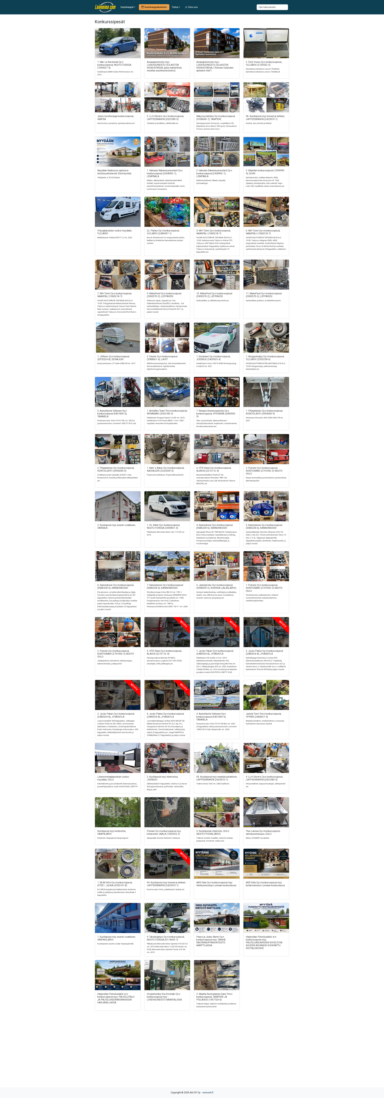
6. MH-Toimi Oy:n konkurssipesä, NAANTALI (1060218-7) (263, 232)
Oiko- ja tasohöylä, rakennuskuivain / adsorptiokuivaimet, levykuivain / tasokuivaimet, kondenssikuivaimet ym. (216, 423)
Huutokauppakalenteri (155, 7)
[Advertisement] (192, 1054)
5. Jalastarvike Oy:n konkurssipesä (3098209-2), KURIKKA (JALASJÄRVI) (216, 586)
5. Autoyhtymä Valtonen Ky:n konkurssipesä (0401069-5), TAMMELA (112, 413)
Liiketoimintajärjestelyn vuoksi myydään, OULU (113, 778)
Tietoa (175, 7)
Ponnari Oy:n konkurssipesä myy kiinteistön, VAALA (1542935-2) (164, 832)
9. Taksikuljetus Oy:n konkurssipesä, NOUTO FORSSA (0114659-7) (165, 938)
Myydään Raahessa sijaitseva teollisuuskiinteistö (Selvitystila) (114, 172)
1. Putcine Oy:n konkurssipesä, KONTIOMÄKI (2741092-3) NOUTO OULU (264, 588)
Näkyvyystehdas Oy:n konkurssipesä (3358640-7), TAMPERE (215, 117)
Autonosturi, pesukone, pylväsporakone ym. (116, 123)
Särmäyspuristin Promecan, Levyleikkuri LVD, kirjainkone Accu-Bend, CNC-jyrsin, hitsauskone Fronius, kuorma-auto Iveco (216, 126)
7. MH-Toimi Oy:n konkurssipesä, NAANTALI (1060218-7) (114, 295)
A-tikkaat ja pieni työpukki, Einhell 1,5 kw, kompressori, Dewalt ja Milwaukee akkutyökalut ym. (117, 478)
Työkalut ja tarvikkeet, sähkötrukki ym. (163, 123)
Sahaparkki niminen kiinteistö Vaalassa (163, 838)
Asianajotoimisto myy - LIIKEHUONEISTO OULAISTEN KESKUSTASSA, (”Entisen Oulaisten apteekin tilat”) (214, 66)
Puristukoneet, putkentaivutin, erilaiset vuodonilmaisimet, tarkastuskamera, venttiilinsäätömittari (262, 598)
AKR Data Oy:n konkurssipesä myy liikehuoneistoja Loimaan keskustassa (216, 884)
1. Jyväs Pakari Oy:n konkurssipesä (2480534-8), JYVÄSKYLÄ (214, 652)
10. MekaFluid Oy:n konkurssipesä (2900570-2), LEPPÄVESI (214, 295)
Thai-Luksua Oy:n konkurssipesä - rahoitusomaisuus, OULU (263, 832)
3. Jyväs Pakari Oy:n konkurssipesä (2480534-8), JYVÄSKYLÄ (115, 715)
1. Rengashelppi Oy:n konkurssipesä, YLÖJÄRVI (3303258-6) (265, 358)
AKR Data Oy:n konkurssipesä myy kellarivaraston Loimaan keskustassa (265, 884)
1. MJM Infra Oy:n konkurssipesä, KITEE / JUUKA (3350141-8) (114, 884)
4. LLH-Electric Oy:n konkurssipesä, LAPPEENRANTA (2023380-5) (264, 778)
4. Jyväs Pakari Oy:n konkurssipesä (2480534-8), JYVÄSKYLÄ (165, 715)
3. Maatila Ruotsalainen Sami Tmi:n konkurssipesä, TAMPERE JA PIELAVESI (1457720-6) (214, 997)
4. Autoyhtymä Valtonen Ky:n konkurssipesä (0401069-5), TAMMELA (211, 716)
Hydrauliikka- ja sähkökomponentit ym (212, 300)
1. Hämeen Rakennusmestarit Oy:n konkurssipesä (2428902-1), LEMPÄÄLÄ (165, 173)
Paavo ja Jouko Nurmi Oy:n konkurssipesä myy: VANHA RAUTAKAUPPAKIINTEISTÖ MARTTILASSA (210, 941)
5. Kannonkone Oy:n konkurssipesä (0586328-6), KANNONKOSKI (264, 526)
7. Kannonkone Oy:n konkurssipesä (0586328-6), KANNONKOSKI (165, 586)
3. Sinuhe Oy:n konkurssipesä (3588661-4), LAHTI (162, 358)
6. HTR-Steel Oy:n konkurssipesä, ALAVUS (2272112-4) (213, 469)
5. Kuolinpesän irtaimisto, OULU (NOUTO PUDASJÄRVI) (212, 832)
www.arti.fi (207, 1092)
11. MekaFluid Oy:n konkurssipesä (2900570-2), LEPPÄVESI (264, 295)
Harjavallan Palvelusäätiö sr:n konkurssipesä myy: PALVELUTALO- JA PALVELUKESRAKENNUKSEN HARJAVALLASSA (116, 998)
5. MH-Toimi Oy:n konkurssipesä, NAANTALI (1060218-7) (213, 232)
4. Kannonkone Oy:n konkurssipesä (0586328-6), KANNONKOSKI (214, 526)
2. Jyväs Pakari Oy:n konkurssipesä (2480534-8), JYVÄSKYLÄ (264, 652)
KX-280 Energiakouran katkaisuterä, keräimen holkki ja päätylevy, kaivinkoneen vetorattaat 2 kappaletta (116, 892)
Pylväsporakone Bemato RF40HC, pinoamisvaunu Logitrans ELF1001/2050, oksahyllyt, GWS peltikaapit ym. (164, 661)
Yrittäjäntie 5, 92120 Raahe (108, 177)
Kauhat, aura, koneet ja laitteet (259, 123)
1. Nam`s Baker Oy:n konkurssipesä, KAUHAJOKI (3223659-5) (165, 469)
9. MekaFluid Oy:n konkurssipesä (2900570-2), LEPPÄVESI (164, 295)
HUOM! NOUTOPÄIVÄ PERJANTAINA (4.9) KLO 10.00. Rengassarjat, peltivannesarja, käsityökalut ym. (265, 366)
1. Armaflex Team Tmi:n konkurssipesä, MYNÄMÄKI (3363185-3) (167, 412)
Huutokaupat (127, 7)
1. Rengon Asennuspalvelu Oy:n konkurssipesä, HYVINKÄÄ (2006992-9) (216, 413)
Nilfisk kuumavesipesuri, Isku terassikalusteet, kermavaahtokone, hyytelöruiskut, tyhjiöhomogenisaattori (166, 366)
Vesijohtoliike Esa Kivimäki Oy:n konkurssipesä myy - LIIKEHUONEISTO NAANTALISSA (164, 997)
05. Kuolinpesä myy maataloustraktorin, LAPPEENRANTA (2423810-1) (216, 778)
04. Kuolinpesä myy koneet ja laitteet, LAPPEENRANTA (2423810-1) (166, 884)
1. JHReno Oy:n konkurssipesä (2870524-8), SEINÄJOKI (113, 358)
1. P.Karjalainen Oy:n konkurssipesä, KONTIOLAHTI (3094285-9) (264, 412)
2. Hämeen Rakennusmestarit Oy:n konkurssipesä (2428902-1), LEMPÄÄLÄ (214, 173)
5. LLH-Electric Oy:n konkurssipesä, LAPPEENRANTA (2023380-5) (165, 117)
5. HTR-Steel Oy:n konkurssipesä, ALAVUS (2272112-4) (164, 652)
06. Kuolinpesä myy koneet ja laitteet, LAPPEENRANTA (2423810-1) (265, 117)
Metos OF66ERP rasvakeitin (257, 838)
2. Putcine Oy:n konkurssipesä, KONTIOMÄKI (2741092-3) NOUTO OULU (115, 654)
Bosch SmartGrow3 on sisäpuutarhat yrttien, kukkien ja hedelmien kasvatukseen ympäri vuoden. (166, 240)
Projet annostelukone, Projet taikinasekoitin (165, 475)
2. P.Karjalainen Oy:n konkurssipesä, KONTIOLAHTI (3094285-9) (115, 469)
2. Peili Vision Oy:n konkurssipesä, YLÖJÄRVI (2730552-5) (264, 63)
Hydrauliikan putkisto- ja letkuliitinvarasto (263, 300)
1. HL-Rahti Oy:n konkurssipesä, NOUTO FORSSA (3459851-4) (163, 526)
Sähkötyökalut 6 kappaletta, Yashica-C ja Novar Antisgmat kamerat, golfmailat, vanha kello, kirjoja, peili (167, 786)
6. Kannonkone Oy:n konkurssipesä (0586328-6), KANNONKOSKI (115, 586)
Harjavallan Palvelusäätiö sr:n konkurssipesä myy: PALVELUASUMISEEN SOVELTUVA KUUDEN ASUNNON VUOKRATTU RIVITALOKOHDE (264, 942)
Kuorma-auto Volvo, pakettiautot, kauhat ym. (166, 889)
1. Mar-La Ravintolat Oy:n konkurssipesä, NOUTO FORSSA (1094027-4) (114, 65)
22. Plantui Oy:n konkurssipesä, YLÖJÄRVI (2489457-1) (163, 232)
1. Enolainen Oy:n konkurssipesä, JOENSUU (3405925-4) (213, 358)
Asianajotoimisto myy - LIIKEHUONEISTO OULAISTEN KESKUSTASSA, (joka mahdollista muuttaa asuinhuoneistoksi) (164, 66)
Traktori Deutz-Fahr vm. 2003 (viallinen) (212, 784)
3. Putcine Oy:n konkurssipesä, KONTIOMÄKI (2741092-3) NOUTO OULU (264, 470)
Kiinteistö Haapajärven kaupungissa (112, 838)
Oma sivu (192, 7)
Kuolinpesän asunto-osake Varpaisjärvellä (115, 944)
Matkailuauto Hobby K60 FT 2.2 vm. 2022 (114, 237)
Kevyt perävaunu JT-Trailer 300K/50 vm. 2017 (116, 363)
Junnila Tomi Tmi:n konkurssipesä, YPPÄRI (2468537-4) (263, 715)
